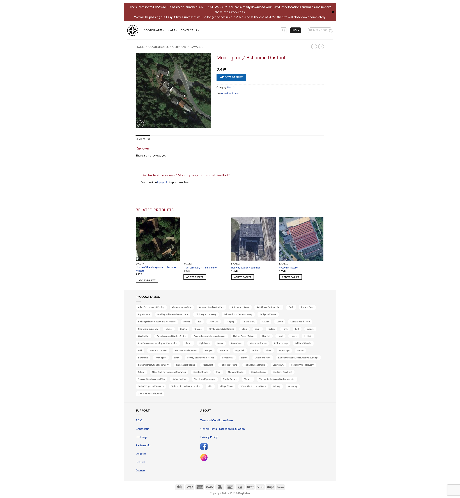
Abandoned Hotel (230, 93)
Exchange (142, 437)
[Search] (283, 30)
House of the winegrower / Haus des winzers (156, 269)
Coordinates (153, 30)
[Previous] (136, 253)
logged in (162, 182)
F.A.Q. (139, 420)
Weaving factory (288, 267)
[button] (295, 30)
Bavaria (196, 46)
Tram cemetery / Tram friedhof (200, 267)
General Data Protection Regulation (222, 428)
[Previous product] (321, 46)
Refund (140, 462)
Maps (171, 30)
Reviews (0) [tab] (143, 138)
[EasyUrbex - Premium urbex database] (132, 30)
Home (140, 46)
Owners (141, 470)
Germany (179, 46)
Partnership (143, 445)
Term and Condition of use (216, 420)
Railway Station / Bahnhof (245, 267)
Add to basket (231, 77)
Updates (141, 453)
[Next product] (314, 46)
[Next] (323, 253)
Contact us (189, 30)
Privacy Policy (209, 437)
